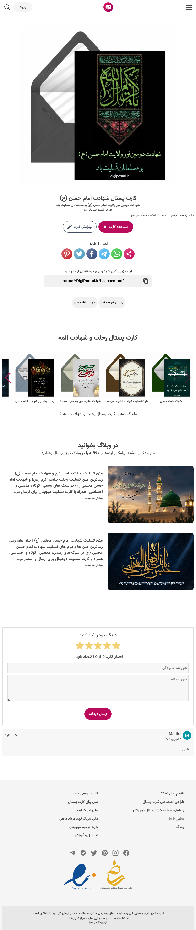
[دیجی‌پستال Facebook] (126, 852)
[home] (108, 7)
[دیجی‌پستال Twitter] (94, 852)
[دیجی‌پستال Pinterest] (104, 852)
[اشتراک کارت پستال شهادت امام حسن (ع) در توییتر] (79, 253)
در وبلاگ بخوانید (98, 445)
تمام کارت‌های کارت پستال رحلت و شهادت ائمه (101, 414)
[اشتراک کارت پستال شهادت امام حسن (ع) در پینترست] (66, 253)
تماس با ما (176, 819)
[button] (8, 378)
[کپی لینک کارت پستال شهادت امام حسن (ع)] (146, 281)
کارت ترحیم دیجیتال (83, 827)
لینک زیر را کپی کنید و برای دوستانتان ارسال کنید (98, 271)
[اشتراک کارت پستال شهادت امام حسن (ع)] (129, 253)
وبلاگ (180, 827)
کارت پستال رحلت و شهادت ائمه (98, 338)
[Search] (7, 7)
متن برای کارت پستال (83, 802)
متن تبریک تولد (87, 810)
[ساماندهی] (116, 877)
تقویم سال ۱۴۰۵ (172, 793)
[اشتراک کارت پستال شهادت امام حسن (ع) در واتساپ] (116, 253)
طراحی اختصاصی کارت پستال (163, 802)
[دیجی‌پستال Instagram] (115, 852)
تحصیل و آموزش (86, 835)
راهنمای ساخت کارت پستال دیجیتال (158, 810)
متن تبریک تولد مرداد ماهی (78, 819)
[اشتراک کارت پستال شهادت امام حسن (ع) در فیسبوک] (91, 253)
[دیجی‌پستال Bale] (83, 852)
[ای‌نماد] (80, 877)
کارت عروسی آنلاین (85, 793)
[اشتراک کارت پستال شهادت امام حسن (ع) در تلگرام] (104, 253)
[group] (171, 378)
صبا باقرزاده (90, 209)
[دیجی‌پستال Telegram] (72, 852)
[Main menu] (189, 7)
